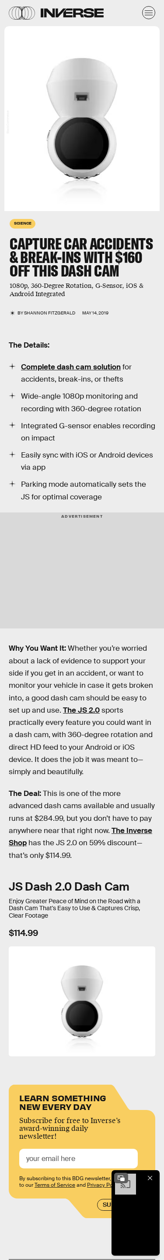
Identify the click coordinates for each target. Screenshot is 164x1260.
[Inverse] (72, 12)
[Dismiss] (150, 1178)
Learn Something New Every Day (62, 1101)
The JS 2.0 (81, 710)
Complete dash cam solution (71, 367)
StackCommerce (8, 122)
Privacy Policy (104, 1184)
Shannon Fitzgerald (49, 313)
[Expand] (121, 1178)
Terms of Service (55, 1184)
